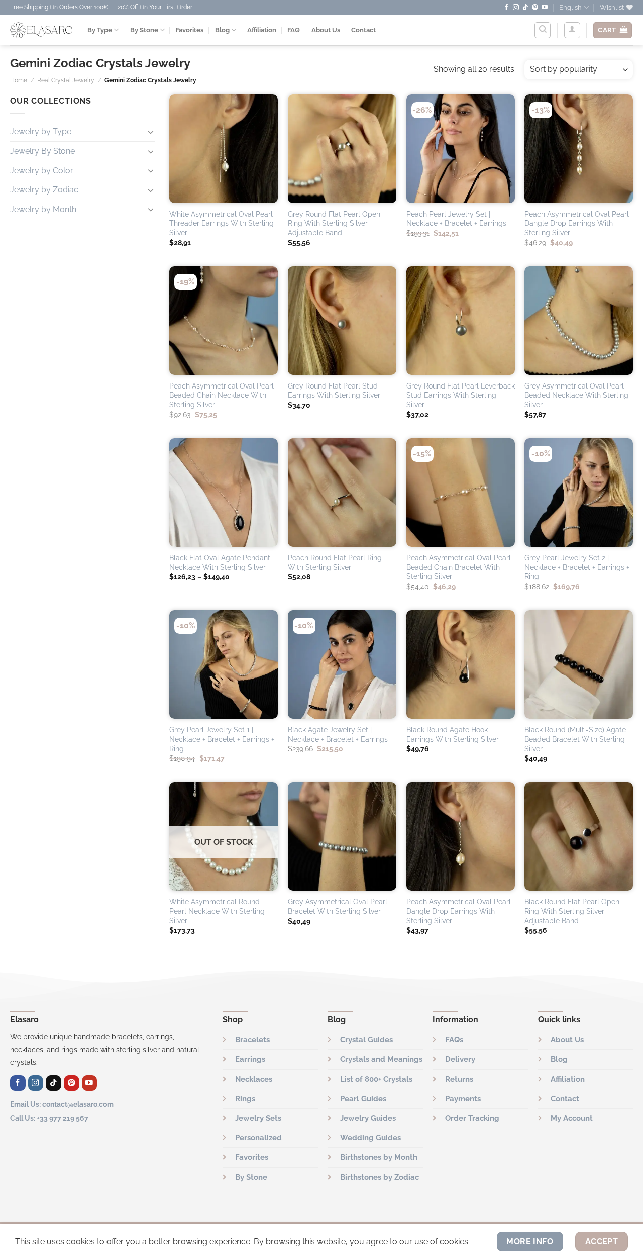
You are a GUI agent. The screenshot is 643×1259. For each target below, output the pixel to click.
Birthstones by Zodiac (379, 1177)
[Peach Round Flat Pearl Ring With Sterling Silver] (342, 492)
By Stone (144, 30)
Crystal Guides (366, 1039)
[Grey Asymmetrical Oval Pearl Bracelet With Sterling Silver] (342, 836)
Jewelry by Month (43, 209)
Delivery (460, 1059)
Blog (222, 30)
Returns (459, 1079)
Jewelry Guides (368, 1118)
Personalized (258, 1137)
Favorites (189, 30)
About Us (325, 30)
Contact (363, 30)
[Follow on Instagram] (516, 7)
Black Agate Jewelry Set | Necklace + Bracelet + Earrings (338, 734)
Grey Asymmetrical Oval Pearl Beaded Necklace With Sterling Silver (576, 395)
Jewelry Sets (258, 1118)
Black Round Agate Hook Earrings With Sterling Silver (452, 734)
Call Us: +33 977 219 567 (49, 1118)
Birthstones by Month (378, 1157)
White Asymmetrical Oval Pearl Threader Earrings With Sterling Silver (221, 223)
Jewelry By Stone (42, 150)
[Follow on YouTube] (545, 7)
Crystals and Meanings (381, 1059)
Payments (463, 1098)
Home (18, 80)
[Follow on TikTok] (525, 7)
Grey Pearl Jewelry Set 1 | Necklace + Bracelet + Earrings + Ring (221, 738)
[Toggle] (151, 131)
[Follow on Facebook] (506, 7)
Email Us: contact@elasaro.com (62, 1104)
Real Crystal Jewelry (65, 80)
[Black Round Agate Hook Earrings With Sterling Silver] (460, 664)
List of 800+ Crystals (376, 1079)
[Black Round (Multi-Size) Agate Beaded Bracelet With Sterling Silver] (578, 664)
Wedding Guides (370, 1137)
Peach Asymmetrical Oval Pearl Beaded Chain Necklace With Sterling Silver (221, 395)
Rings (245, 1098)
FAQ (293, 30)
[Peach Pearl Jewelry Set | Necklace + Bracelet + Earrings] (460, 148)
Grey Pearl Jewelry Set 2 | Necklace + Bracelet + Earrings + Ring (576, 566)
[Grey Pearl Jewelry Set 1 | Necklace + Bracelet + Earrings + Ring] (223, 664)
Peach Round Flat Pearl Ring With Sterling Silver (335, 562)
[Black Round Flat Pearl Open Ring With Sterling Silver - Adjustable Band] (578, 836)
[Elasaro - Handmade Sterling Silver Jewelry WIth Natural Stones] (41, 30)
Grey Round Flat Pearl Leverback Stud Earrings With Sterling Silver (460, 395)
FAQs (454, 1039)
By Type (99, 30)
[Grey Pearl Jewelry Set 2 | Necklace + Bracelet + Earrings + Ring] (578, 492)
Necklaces (253, 1079)
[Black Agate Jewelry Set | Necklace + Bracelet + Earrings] (342, 664)
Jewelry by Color (41, 170)
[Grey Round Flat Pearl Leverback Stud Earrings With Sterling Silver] (460, 320)
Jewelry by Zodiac (44, 190)
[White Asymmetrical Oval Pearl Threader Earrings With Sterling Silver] (223, 148)
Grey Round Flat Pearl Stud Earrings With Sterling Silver (334, 390)
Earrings (250, 1059)
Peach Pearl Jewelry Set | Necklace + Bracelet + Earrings (456, 219)
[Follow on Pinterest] (535, 7)
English (570, 7)
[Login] (572, 30)
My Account (572, 1118)
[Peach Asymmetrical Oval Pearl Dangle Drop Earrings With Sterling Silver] (578, 148)
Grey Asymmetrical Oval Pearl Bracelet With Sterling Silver (337, 906)
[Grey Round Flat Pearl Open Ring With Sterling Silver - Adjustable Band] (342, 148)
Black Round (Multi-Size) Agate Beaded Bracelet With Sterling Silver (575, 738)
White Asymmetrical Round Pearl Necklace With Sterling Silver (217, 910)
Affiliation (261, 30)
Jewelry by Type (40, 131)
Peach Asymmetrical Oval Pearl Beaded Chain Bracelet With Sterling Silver (458, 566)
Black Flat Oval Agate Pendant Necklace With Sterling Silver (219, 562)
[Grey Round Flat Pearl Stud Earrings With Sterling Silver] (342, 320)
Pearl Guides (363, 1098)
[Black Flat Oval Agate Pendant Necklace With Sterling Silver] (223, 492)
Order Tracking (472, 1118)
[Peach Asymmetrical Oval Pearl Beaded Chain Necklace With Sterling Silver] (223, 320)
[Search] (542, 30)
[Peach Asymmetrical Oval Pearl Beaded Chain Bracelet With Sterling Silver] (460, 492)
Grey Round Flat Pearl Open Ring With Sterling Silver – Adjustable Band (334, 223)
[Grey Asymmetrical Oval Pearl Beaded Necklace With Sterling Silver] (578, 320)
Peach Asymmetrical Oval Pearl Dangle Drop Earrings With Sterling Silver (576, 223)
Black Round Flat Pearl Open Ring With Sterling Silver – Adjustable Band (571, 910)
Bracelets (252, 1039)
